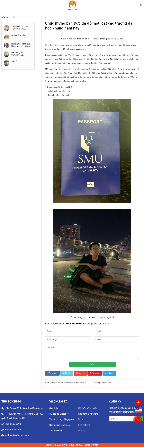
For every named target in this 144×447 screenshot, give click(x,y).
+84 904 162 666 (13, 429)
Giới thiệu (53, 408)
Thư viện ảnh (55, 430)
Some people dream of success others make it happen (66, 383)
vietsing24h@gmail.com (17, 435)
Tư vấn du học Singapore (61, 419)
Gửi (92, 364)
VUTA (95, 445)
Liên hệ (81, 430)
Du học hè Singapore (59, 413)
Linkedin (110, 373)
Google (81, 373)
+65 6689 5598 (73, 323)
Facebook (53, 373)
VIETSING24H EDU (72, 445)
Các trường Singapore (60, 425)
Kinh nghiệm (84, 425)
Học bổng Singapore (88, 413)
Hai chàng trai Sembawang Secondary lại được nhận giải (19, 53)
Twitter (67, 373)
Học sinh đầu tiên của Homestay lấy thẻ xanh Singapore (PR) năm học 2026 (21, 45)
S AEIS (14, 61)
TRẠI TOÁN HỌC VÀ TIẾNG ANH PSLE (20, 27)
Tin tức (81, 419)
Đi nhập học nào (18, 35)
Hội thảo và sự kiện (87, 408)
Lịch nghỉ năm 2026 (102, 383)
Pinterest (95, 373)
